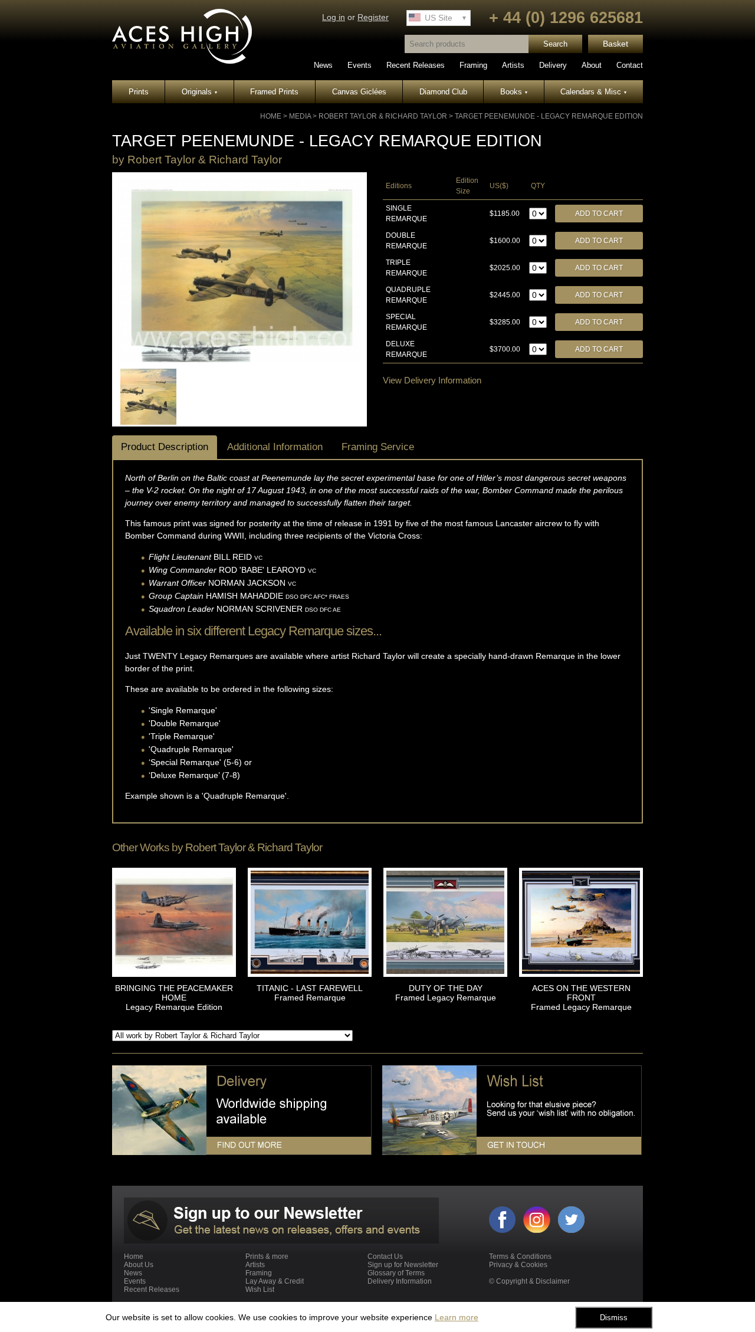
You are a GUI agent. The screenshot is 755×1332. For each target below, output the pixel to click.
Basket (615, 44)
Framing (473, 65)
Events (359, 65)
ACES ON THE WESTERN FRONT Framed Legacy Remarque (581, 997)
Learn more (456, 1317)
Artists (513, 65)
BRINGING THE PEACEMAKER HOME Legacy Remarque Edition (174, 997)
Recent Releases (415, 65)
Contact (629, 65)
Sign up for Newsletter (402, 1265)
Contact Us (385, 1256)
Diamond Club (443, 91)
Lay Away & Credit (274, 1281)
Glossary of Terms (396, 1273)
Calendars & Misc (593, 91)
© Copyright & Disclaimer (529, 1281)
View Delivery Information (432, 380)
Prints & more (266, 1256)
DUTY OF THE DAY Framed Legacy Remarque (445, 992)
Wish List (259, 1289)
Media (300, 116)
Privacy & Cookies (518, 1265)
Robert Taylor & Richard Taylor (383, 116)
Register (373, 17)
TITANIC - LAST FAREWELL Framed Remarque (310, 992)
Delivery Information (399, 1281)
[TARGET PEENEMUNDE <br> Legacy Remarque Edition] (239, 360)
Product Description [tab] (164, 446)
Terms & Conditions (520, 1256)
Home (270, 116)
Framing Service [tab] (378, 446)
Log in (333, 17)
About (592, 65)
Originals (199, 91)
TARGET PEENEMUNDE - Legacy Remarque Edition (549, 116)
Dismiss (614, 1317)
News (323, 65)
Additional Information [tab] (275, 446)
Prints (139, 91)
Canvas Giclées (359, 91)
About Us (138, 1265)
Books (513, 91)
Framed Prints (274, 91)
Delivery (553, 65)
